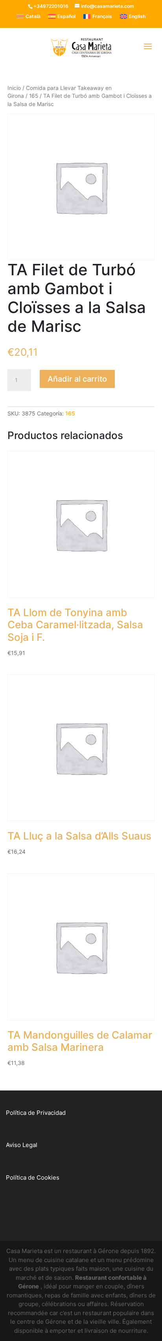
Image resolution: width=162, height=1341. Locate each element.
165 (33, 96)
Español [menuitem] (66, 16)
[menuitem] (28, 16)
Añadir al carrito (77, 379)
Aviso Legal (21, 1145)
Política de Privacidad (36, 1112)
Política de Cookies (32, 1177)
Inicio (14, 88)
